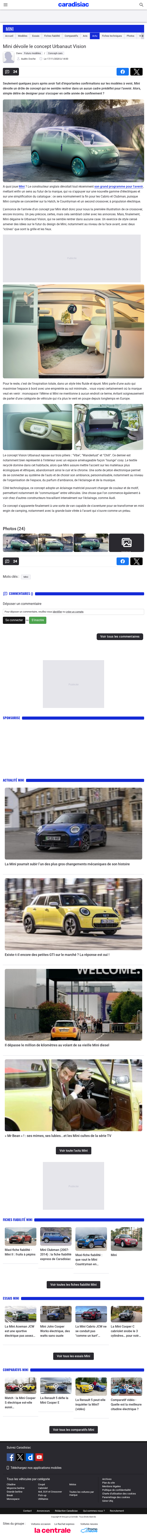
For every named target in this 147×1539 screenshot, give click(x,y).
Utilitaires (43, 1499)
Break (10, 1495)
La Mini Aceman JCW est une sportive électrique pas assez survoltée (19, 1331)
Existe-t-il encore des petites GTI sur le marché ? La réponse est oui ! (57, 955)
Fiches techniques (112, 35)
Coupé (41, 1484)
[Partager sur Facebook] (123, 70)
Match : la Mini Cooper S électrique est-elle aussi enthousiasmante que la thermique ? (20, 1403)
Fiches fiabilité (52, 35)
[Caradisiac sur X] (20, 1457)
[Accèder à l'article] (73, 824)
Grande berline (14, 1491)
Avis (85, 35)
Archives (107, 1479)
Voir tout (126, 552)
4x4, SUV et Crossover (50, 1491)
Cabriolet (43, 1488)
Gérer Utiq (107, 1500)
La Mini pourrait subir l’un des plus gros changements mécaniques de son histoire (67, 864)
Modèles (22, 35)
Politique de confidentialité (116, 1490)
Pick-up (42, 1495)
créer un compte (74, 611)
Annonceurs (43, 1510)
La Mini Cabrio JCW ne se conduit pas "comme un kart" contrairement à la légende (91, 1331)
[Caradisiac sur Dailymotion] (30, 1457)
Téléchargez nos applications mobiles (36, 1468)
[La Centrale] (53, 1533)
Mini (10, 28)
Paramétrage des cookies (116, 1497)
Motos (72, 1484)
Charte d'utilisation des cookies (119, 1493)
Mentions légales (111, 1486)
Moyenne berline (15, 1488)
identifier (57, 611)
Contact (27, 1510)
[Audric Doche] (8, 62)
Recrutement (117, 1510)
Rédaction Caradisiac (66, 1510)
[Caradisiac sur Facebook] (11, 1457)
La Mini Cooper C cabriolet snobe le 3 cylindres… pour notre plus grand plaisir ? (125, 1331)
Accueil (9, 35)
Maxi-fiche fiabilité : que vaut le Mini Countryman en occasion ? (88, 1260)
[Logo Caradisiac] (73, 7)
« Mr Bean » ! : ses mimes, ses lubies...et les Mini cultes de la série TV (58, 1136)
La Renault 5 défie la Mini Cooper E (54, 1400)
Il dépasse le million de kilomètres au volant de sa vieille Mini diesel (57, 1045)
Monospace (13, 1499)
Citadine (11, 1484)
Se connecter (14, 620)
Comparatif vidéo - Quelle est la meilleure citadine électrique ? (126, 1404)
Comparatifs (71, 35)
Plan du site (108, 1482)
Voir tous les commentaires (120, 636)
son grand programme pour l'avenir (118, 186)
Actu (94, 35)
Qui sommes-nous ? (94, 1510)
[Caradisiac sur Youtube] (39, 1457)
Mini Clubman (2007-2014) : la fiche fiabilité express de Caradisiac (55, 1254)
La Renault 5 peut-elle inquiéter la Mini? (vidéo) (90, 1404)
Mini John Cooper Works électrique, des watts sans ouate (55, 1331)
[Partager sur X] (137, 70)
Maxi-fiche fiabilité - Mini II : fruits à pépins (20, 1252)
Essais (35, 35)
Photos (130, 35)
